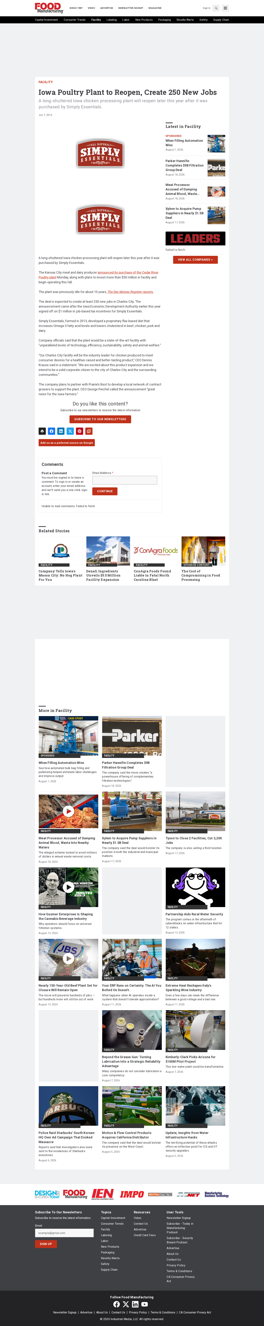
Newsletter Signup (65, 1312)
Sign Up (46, 1244)
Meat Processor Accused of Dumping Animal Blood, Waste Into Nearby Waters (181, 189)
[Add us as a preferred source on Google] (88, 431)
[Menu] (225, 8)
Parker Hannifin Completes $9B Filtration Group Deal (185, 165)
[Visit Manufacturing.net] (188, 1194)
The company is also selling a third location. (194, 848)
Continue (105, 491)
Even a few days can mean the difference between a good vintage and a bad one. (192, 997)
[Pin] (79, 431)
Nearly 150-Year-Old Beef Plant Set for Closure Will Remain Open (68, 988)
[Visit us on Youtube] (144, 1304)
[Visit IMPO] (132, 1194)
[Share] (51, 431)
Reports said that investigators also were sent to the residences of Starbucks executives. (65, 1151)
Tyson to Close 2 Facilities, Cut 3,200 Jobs (194, 840)
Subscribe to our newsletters (100, 419)
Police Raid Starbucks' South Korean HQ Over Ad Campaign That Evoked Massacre (66, 1137)
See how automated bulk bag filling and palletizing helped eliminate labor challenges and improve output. (68, 772)
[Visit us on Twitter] (126, 1304)
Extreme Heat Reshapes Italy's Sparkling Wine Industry (188, 988)
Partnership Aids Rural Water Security (194, 914)
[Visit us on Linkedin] (135, 1304)
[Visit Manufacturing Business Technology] (216, 1194)
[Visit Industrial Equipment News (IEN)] (102, 1194)
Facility (46, 82)
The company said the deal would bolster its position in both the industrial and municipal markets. (130, 852)
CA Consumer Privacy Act (195, 1312)
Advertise (86, 1312)
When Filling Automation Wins (184, 143)
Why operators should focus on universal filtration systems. (65, 926)
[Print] (42, 431)
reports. (131, 292)
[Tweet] (70, 431)
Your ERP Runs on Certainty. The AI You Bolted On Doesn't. (131, 988)
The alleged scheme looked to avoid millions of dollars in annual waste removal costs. (68, 854)
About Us (102, 1312)
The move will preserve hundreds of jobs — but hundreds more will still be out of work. (67, 997)
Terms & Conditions (163, 1312)
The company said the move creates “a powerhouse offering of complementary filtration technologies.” (128, 776)
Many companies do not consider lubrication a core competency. (131, 1073)
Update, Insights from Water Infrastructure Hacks (187, 1135)
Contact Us (118, 1312)
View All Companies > (195, 259)
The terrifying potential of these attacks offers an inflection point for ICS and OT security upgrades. (191, 1146)
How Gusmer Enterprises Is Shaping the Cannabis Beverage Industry (66, 916)
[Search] (216, 8)
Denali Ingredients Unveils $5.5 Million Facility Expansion (103, 575)
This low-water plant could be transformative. (195, 1066)
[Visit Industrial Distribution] (160, 1194)
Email (38, 1225)
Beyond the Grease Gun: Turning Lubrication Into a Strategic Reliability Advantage (131, 1061)
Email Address (102, 473)
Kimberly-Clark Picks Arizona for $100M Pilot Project (191, 1059)
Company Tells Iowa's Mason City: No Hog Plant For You (60, 575)
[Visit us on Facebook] (116, 1304)
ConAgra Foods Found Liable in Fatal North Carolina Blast (152, 575)
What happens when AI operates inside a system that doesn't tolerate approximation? (130, 997)
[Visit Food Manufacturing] (75, 1194)
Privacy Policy (138, 1312)
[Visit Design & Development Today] (47, 1194)
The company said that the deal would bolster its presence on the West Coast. (131, 1144)
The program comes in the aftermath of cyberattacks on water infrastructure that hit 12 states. (194, 923)
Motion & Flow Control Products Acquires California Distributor (126, 1135)
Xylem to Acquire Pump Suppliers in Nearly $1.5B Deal (184, 213)
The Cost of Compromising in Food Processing (200, 575)
